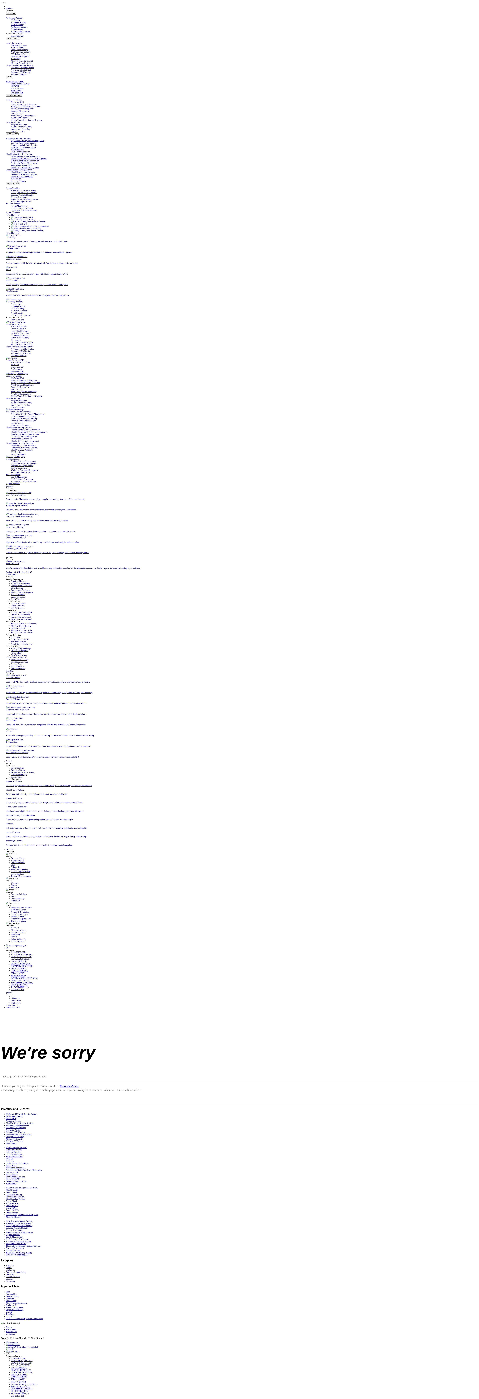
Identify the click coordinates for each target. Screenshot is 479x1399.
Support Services (17, 666)
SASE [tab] (24, 224)
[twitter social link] (12, 1351)
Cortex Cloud (11, 1192)
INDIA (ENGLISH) (19, 968)
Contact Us (15, 901)
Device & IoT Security (20, 56)
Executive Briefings (19, 894)
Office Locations (17, 941)
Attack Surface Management (22, 109)
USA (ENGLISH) (18, 952)
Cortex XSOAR (12, 1210)
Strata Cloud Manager (19, 50)
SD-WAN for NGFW (14, 1156)
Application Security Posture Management (27, 141)
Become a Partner (18, 770)
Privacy (9, 1327)
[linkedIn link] (10, 1349)
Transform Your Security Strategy (19, 1252)
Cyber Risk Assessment (20, 615)
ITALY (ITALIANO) (19, 970)
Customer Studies (18, 863)
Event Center (11, 1301)
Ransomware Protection (20, 129)
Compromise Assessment (21, 617)
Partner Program (17, 768)
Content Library (12, 1296)
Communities (11, 1294)
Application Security (14, 1194)
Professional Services (19, 662)
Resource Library (18, 858)
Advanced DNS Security (21, 72)
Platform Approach (18, 910)
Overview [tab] (29, 217)
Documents (10, 1334)
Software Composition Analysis (23, 147)
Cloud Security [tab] (35, 228)
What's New (16, 1001)
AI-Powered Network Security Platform (21, 1114)
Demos (14, 885)
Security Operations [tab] (40, 226)
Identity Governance (19, 197)
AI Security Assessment (20, 583)
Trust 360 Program (18, 921)
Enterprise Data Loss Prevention (18, 1134)
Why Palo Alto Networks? (21, 907)
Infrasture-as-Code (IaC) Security (24, 145)
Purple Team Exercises (20, 639)
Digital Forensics (17, 131)
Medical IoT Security (14, 1139)
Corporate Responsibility (21, 919)
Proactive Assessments (15, 1248)
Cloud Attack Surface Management (25, 167)
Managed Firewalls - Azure (21, 633)
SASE (9, 77)
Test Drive (15, 887)
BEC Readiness (17, 588)
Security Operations (14, 95)
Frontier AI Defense (19, 581)
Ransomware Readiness (20, 590)
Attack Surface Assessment (21, 644)
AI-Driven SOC (17, 102)
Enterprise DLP (17, 93)
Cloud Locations (17, 916)
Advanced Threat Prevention (22, 68)
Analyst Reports (17, 860)
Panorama (10, 1161)
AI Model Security (18, 22)
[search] (4, 2)
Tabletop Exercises (18, 642)
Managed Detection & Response (24, 624)
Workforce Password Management (24, 199)
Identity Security (13, 183)
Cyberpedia (15, 867)
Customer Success (18, 669)
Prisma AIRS (11, 1119)
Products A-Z (11, 1305)
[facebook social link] (22, 1347)
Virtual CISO (16, 653)
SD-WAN (15, 86)
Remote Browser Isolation (16, 1181)
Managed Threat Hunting (21, 626)
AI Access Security (13, 1121)
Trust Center (11, 1329)
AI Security (11, 13)
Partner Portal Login (19, 775)
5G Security (15, 59)
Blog (13, 865)
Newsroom (15, 934)
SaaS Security (16, 90)
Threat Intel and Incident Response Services (23, 1246)
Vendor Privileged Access (21, 201)
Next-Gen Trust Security (20, 52)
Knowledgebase (17, 874)
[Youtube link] (12, 1342)
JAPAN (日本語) (18, 973)
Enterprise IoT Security (15, 1137)
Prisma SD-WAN (13, 1179)
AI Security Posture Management (24, 163)
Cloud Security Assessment (21, 586)
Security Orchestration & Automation (25, 106)
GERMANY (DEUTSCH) (21, 966)
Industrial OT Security (15, 1141)
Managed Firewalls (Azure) (22, 61)
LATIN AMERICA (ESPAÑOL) (24, 978)
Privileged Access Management (23, 190)
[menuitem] (242, 6)
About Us (15, 928)
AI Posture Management (20, 31)
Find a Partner (16, 777)
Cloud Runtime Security (15, 1199)
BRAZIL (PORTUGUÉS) (21, 957)
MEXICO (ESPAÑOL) (20, 980)
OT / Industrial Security (20, 54)
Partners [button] (9, 763)
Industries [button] (10, 673)
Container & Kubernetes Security (24, 174)
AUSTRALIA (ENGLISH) (22, 954)
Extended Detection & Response (24, 104)
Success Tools (16, 664)
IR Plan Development (19, 651)
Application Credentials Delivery (24, 210)
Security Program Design (21, 648)
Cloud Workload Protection (22, 176)
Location (9, 1279)
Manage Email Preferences (16, 1303)
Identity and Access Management (24, 193)
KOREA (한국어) (18, 975)
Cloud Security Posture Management (25, 156)
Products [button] (9, 11)
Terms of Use (11, 1332)
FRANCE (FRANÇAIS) (21, 964)
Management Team (18, 930)
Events (13, 896)
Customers (10, 1274)
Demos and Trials (13, 1007)
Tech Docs (10, 1314)
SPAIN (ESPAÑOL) (19, 985)
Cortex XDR (11, 1208)
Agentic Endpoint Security (21, 127)
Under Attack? (11, 574)
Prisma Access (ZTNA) (20, 84)
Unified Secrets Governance (22, 208)
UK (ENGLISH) (17, 990)
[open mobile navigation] (2, 2)
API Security (16, 179)
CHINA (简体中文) (19, 961)
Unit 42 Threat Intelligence (21, 612)
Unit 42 (9, 1316)
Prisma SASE (11, 1165)
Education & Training (19, 660)
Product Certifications (14, 1307)
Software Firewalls (18, 47)
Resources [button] (10, 851)
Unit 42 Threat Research (20, 872)
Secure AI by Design (14, 1116)
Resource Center (69, 1086)
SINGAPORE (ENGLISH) (22, 982)
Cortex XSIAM (12, 1206)
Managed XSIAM (18, 628)
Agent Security (17, 29)
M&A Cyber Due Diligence (22, 592)
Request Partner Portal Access (23, 772)
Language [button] (10, 950)
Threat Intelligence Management (23, 115)
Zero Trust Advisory (19, 655)
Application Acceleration (16, 1168)
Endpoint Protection (19, 124)
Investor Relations (18, 932)
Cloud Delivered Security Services (19, 1123)
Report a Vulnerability (14, 1310)
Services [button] (9, 559)
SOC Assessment (18, 595)
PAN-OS (9, 1159)
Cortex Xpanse (12, 1212)
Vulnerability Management (21, 165)
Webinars (14, 883)
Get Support (16, 1003)
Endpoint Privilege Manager (22, 195)
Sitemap (9, 1312)
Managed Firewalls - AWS (21, 630)
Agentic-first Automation (21, 118)
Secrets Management (19, 206)
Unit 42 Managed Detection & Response (22, 1215)
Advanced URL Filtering (21, 70)
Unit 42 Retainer (17, 599)
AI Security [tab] (30, 219)
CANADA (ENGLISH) (20, 959)
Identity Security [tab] (36, 231)
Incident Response (18, 603)
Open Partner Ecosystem (20, 152)
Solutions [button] (9, 488)
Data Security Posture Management (25, 161)
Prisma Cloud (11, 1201)
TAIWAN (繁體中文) (20, 987)
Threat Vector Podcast (19, 869)
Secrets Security (17, 150)
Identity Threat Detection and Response (26, 120)
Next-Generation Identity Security (19, 1221)
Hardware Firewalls (19, 45)
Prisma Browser (17, 36)
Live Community (17, 899)
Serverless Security (18, 181)
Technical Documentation (21, 876)
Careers (14, 937)
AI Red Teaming (17, 25)
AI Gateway (16, 20)
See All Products (12, 215)
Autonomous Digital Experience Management (24, 1170)
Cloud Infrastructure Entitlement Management (29, 158)
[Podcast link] (13, 1345)
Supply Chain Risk (18, 597)
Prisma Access (11, 1174)
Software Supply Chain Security (23, 143)
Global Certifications (19, 914)
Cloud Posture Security (15, 1197)
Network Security (13, 38)
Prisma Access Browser (15, 1177)
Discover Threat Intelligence (17, 1255)
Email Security (17, 113)
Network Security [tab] (38, 222)
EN (7, 948)
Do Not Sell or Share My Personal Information (24, 1319)
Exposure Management (20, 111)
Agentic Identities (13, 1235)
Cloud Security (12, 134)
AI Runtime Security (19, 27)
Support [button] (9, 994)
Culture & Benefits (18, 939)
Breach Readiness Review (21, 619)
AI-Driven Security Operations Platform (22, 1188)
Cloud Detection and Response (23, 172)
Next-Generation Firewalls (16, 1148)
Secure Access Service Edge (17, 1163)
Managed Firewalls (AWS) (21, 63)
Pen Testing (15, 637)
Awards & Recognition (20, 912)
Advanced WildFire (18, 74)
